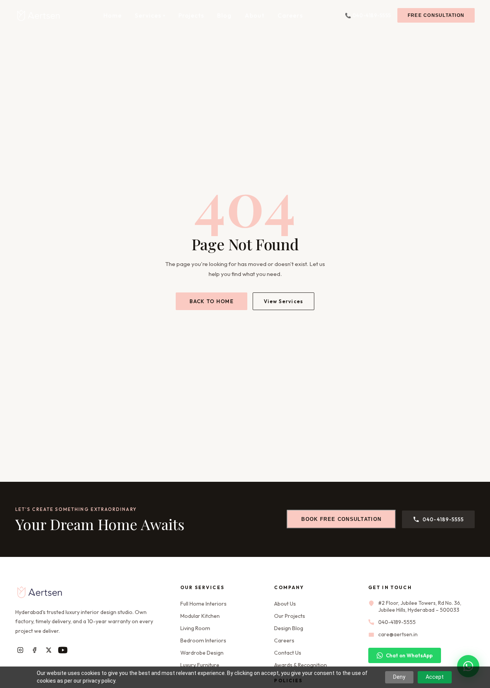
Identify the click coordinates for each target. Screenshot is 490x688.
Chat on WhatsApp (409, 655)
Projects (191, 15)
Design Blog (288, 628)
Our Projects (289, 615)
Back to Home (211, 301)
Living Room (195, 628)
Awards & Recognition (300, 665)
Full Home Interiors (203, 603)
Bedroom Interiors (203, 640)
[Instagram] (20, 650)
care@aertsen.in (398, 634)
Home (112, 15)
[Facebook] (34, 650)
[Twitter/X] (48, 650)
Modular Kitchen (200, 615)
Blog (224, 15)
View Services (283, 301)
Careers (290, 15)
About (255, 15)
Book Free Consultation (341, 519)
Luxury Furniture (199, 665)
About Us (285, 603)
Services (150, 15)
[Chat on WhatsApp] (468, 666)
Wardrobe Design (202, 652)
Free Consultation (436, 15)
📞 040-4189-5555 (368, 15)
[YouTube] (62, 650)
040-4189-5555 (443, 519)
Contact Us (287, 652)
